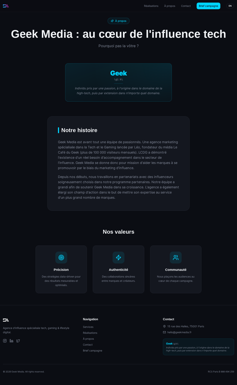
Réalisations (151, 5)
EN (230, 5)
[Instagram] (5, 341)
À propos (169, 5)
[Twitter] (18, 341)
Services (88, 326)
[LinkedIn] (11, 341)
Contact (186, 5)
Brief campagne (208, 5)
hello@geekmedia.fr (179, 332)
